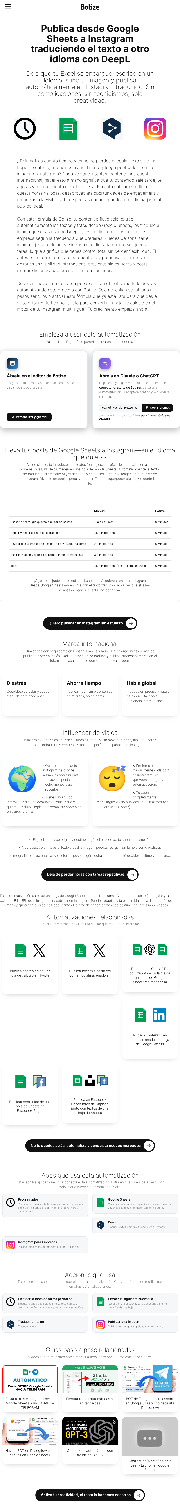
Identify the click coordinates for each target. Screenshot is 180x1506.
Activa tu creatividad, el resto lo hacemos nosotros (86, 1495)
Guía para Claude (146, 415)
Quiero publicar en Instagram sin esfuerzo (86, 623)
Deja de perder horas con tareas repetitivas (85, 874)
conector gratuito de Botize (119, 387)
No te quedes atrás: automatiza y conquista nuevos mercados (86, 1145)
